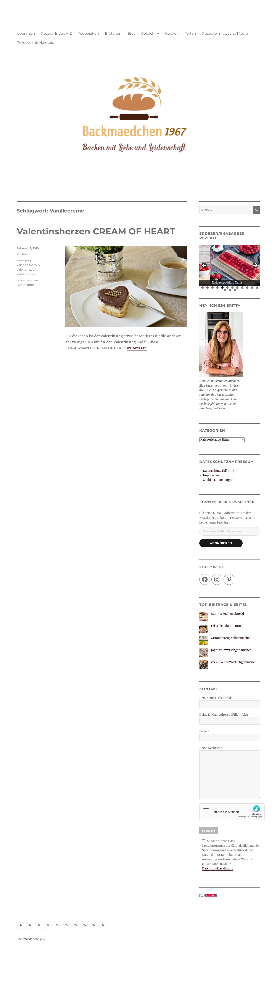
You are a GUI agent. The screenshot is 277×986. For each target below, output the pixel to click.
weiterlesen (137, 348)
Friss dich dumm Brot (226, 626)
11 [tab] (252, 287)
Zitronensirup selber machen (231, 638)
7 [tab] (232, 287)
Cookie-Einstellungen (218, 480)
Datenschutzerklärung (218, 471)
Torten (190, 33)
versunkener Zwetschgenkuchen (234, 662)
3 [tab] (212, 287)
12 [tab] (257, 287)
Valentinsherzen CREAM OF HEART (96, 231)
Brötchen (113, 33)
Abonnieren (221, 543)
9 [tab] (242, 287)
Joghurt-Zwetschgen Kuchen (231, 650)
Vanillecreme (26, 274)
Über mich (26, 33)
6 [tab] (227, 287)
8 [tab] (237, 287)
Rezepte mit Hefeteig (35, 43)
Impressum (211, 475)
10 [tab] (247, 287)
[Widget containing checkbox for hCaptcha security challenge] (232, 811)
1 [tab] (202, 287)
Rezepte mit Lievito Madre (225, 33)
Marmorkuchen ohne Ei (227, 614)
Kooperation (88, 33)
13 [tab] (225, 290)
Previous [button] (204, 265)
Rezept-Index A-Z (56, 33)
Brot (131, 33)
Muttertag (24, 260)
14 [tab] (230, 290)
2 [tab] (207, 287)
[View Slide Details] (229, 265)
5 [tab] (222, 287)
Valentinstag (26, 269)
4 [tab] (217, 287)
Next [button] (255, 265)
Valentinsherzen (28, 265)
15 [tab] (235, 290)
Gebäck (147, 33)
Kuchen (172, 33)
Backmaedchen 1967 (31, 939)
